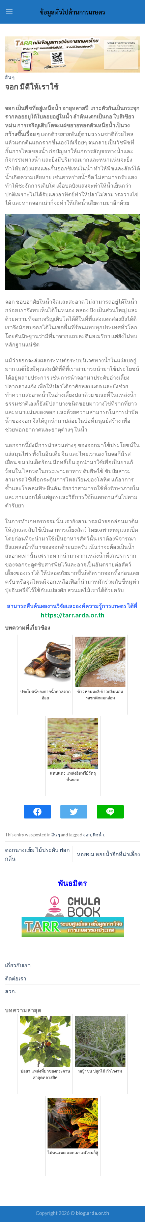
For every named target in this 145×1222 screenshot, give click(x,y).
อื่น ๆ (10, 77)
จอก (87, 834)
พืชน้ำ (98, 834)
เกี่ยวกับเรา (18, 965)
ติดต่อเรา (15, 978)
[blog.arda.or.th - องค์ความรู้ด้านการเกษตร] (72, 12)
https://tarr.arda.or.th (73, 615)
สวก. (10, 991)
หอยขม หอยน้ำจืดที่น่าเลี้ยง (108, 854)
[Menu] (9, 11)
